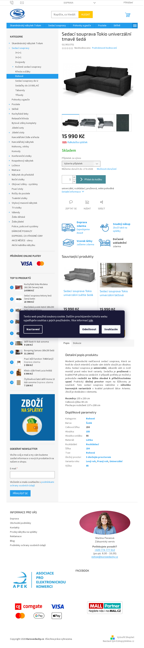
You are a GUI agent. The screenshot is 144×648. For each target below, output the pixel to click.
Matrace (16, 170)
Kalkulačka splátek (77, 142)
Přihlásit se (20, 493)
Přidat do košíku (93, 179)
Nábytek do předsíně (23, 175)
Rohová (90, 453)
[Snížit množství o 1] (74, 181)
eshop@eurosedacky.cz (104, 556)
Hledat (85, 14)
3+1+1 (18, 52)
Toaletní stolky (19, 198)
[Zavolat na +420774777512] (15, 2)
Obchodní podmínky (20, 523)
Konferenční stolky (22, 156)
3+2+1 (18, 57)
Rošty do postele (21, 193)
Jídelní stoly (18, 132)
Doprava (68, 2)
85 (87, 466)
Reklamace (16, 536)
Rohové (19, 76)
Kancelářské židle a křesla (25, 137)
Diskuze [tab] (77, 343)
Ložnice (16, 165)
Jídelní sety (18, 128)
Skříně (15, 109)
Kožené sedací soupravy (28, 67)
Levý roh (91, 461)
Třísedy (19, 95)
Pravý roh (102, 461)
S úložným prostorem (98, 457)
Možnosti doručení (106, 169)
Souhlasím (111, 329)
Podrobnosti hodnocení (104, 48)
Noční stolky (18, 179)
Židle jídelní (18, 222)
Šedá (89, 423)
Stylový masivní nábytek (24, 203)
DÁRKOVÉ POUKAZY (22, 231)
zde (91, 320)
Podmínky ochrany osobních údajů (28, 545)
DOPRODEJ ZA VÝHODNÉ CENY (27, 236)
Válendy (16, 212)
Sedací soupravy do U (26, 81)
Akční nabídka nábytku (23, 245)
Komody (16, 151)
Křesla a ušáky (22, 71)
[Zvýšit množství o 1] (74, 177)
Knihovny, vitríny (20, 146)
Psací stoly (17, 189)
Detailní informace (71, 192)
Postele (16, 104)
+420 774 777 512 (105, 549)
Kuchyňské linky (20, 114)
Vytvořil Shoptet (125, 637)
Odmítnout (89, 329)
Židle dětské (18, 217)
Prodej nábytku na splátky (23, 532)
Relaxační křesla (20, 118)
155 (88, 431)
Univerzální (116, 461)
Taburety (20, 90)
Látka (89, 440)
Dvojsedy (20, 62)
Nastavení (33, 329)
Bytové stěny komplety (24, 123)
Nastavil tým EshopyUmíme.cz (118, 641)
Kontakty (14, 527)
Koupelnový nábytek (22, 161)
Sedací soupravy (20, 48)
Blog (12, 541)
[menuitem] (25, 25)
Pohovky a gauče (21, 99)
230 (88, 448)
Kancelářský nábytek (23, 142)
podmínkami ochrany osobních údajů (32, 483)
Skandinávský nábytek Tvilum (27, 43)
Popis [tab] (67, 343)
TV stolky (17, 208)
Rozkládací (92, 444)
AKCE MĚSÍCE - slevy (22, 240)
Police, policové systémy (25, 226)
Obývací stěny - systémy (25, 184)
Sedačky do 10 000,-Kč (27, 85)
